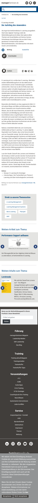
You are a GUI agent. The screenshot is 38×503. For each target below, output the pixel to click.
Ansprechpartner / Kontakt (19, 415)
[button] (12, 56)
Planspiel (22, 211)
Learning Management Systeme (16, 207)
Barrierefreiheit (19, 421)
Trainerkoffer (19, 364)
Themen (19, 431)
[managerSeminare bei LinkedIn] (7, 444)
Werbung (19, 434)
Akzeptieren (7, 496)
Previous (3, 247)
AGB (19, 418)
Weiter (6, 321)
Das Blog (19, 345)
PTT (19, 378)
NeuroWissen (19, 398)
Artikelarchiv (5, 14)
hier (26, 492)
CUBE (19, 382)
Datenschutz (19, 425)
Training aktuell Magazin (19, 358)
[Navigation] (34, 3)
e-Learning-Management (14, 202)
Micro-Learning (11, 211)
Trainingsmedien (19, 361)
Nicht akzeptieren (20, 496)
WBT (8, 216)
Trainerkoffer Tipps (19, 367)
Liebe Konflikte (19, 404)
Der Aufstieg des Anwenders (20, 14)
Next (35, 247)
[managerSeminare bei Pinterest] (31, 444)
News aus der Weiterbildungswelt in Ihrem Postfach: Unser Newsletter (16, 312)
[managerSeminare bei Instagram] (13, 444)
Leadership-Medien (19, 338)
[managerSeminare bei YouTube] (25, 444)
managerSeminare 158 (28, 183)
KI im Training (19, 388)
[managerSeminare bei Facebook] (19, 444)
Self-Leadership (19, 342)
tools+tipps (19, 385)
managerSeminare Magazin (19, 335)
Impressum (19, 428)
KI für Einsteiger (19, 391)
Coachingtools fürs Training (19, 394)
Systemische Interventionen (19, 401)
